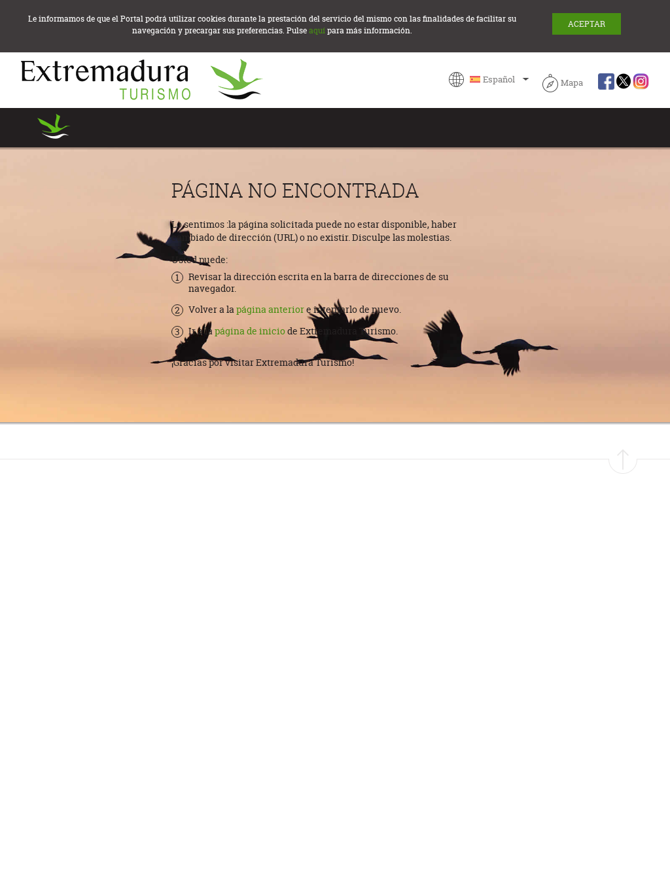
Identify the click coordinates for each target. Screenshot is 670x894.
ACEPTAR (586, 23)
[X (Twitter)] (623, 83)
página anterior (271, 309)
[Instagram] (641, 83)
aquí (317, 30)
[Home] (142, 79)
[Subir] (622, 461)
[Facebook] (606, 83)
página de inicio (250, 331)
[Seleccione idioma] (489, 78)
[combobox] (489, 79)
